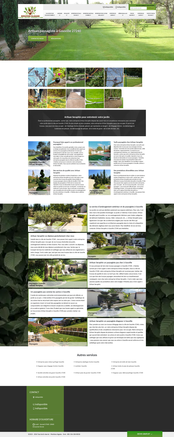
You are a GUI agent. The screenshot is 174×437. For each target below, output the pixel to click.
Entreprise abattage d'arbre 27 (88, 14)
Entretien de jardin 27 (113, 14)
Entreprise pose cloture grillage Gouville (51, 362)
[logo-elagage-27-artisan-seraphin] (31, 11)
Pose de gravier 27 (132, 14)
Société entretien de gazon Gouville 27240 (51, 373)
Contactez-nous (37, 39)
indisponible (109, 7)
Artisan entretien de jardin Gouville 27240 (51, 377)
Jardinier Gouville (81, 366)
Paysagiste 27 (66, 14)
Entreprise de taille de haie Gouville (124, 362)
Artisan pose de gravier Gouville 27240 (88, 373)
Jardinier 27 (59, 14)
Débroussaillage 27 (122, 14)
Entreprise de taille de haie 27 (76, 14)
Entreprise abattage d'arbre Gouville (87, 362)
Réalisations (56, 39)
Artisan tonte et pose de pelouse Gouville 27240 (125, 367)
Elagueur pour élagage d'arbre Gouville (51, 366)
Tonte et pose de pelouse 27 (151, 14)
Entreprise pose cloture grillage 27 (101, 14)
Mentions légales (56, 434)
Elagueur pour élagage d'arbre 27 (50, 14)
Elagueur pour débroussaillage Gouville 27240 (128, 373)
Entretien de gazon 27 (141, 14)
